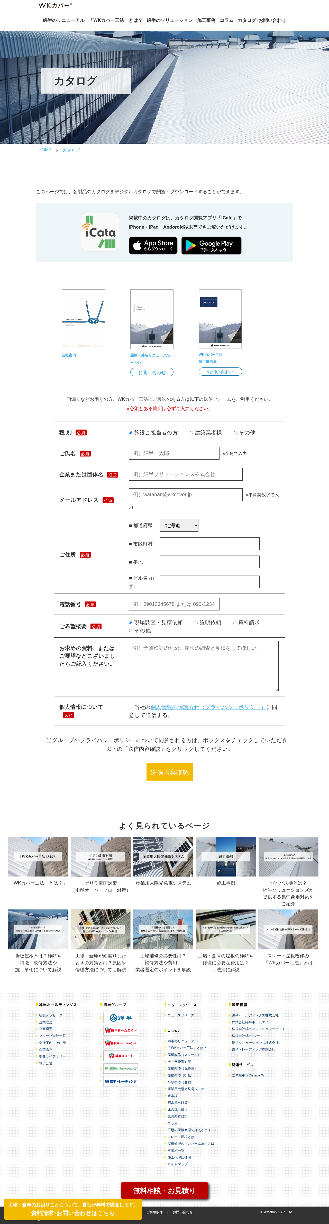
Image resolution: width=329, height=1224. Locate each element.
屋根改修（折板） (181, 1075)
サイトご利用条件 (149, 1211)
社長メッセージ (50, 1015)
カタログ (71, 150)
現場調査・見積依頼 (158, 622)
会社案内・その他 (52, 1042)
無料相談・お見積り (164, 1190)
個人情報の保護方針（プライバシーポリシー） (208, 707)
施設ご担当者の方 (156, 432)
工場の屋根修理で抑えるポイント (193, 1129)
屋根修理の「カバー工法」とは (191, 1143)
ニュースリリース (181, 1015)
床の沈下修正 (178, 1109)
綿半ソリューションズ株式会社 (255, 1042)
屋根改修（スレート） (184, 1054)
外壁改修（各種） (181, 1082)
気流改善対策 (178, 1116)
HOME (45, 150)
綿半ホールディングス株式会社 (255, 1015)
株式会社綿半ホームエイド (252, 1021)
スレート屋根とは (181, 1136)
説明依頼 (210, 622)
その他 (247, 432)
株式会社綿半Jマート (248, 1035)
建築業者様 (208, 432)
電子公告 (45, 1063)
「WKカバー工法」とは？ (116, 20)
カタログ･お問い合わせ (262, 20)
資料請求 (249, 622)
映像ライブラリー (52, 1056)
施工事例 (206, 20)
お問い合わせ (152, 372)
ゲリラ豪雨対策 (179, 1061)
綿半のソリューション (170, 20)
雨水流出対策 (178, 1102)
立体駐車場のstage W (248, 1075)
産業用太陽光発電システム (188, 1088)
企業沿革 (45, 1049)
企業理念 (45, 1021)
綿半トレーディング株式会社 (253, 1049)
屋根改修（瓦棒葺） (183, 1068)
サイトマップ (178, 1163)
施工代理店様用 (179, 1157)
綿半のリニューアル (64, 20)
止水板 (173, 1095)
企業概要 (45, 1028)
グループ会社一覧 (52, 1035)
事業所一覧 (176, 1150)
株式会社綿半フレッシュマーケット (258, 1028)
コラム (227, 20)
